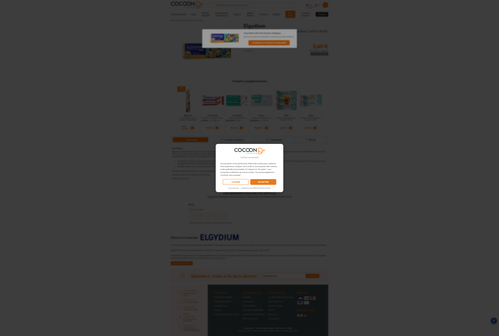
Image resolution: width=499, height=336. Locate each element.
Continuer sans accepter (249, 157)
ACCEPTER (263, 182)
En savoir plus (233, 188)
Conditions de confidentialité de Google (256, 188)
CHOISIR (236, 182)
